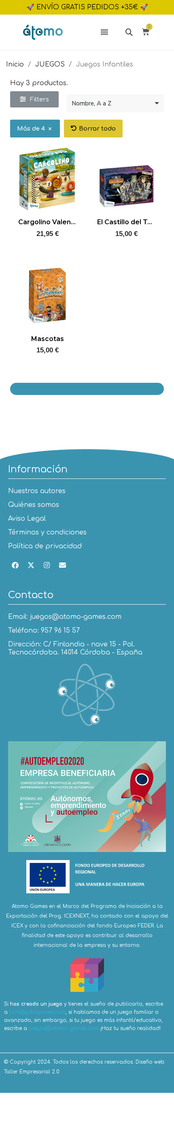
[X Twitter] (31, 565)
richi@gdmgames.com (37, 1012)
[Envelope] (62, 565)
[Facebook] (15, 565)
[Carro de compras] (147, 33)
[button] (129, 32)
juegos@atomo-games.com (64, 1028)
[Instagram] (46, 565)
